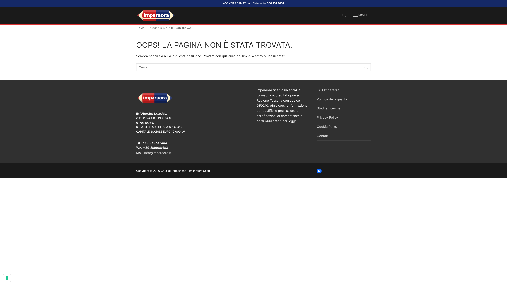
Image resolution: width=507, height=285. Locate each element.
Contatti (323, 136)
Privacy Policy (327, 117)
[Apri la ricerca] (344, 15)
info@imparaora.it (157, 153)
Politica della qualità (332, 99)
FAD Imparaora (328, 90)
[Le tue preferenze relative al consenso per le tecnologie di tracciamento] (7, 278)
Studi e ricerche (328, 108)
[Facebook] (319, 171)
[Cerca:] (253, 67)
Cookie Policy (327, 127)
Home (140, 28)
